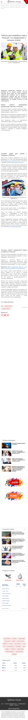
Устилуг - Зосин (5, 591)
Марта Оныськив (8, 302)
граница (13, 641)
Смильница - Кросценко (6, 605)
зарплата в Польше (6, 308)
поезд (24, 643)
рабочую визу (7, 161)
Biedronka (5, 643)
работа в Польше (8, 306)
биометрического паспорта (16, 162)
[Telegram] (8, 315)
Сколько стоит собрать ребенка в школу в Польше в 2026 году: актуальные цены (18, 533)
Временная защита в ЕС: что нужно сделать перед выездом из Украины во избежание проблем (18, 540)
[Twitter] (5, 315)
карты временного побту (15, 226)
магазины (15, 638)
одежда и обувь (20, 649)
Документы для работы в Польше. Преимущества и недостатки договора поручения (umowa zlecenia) (18, 469)
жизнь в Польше (7, 638)
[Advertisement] (14, 21)
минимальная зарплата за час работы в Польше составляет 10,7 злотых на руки (14, 267)
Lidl (4, 646)
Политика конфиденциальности (11, 703)
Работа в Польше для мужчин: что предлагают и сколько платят (18, 452)
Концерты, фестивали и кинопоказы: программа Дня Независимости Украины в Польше (18, 555)
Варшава (14, 654)
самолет (11, 643)
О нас (2, 703)
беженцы (13, 649)
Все (25, 529)
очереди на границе (9, 651)
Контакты (16, 705)
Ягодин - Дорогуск (5, 588)
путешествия (7, 641)
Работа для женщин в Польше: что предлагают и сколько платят (18, 460)
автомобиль (18, 646)
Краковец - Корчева (6, 600)
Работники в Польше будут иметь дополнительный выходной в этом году (18, 547)
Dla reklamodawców (21, 703)
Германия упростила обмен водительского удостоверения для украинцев (18, 561)
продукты (7, 649)
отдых (24, 646)
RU (26, 2)
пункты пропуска (10, 646)
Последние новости (8, 529)
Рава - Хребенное (5, 595)
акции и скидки (22, 638)
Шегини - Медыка (5, 603)
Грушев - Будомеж (5, 598)
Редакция (11, 705)
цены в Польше (18, 643)
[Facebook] (2, 315)
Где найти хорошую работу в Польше (18, 444)
